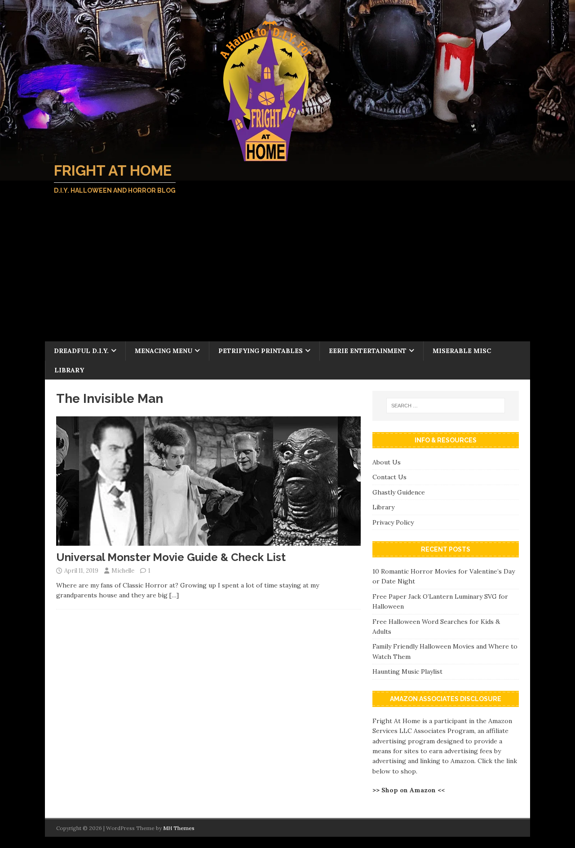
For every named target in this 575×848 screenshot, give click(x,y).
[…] (174, 595)
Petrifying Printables (260, 351)
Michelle (122, 570)
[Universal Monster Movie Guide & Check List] (208, 540)
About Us (386, 462)
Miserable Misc (462, 351)
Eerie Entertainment (368, 351)
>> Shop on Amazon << (408, 790)
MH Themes (179, 828)
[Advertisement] (287, 274)
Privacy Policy (393, 522)
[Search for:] (446, 405)
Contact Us (389, 477)
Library (69, 370)
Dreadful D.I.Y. (81, 351)
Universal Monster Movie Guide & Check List (171, 557)
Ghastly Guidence (398, 492)
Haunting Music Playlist (407, 671)
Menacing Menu (163, 351)
